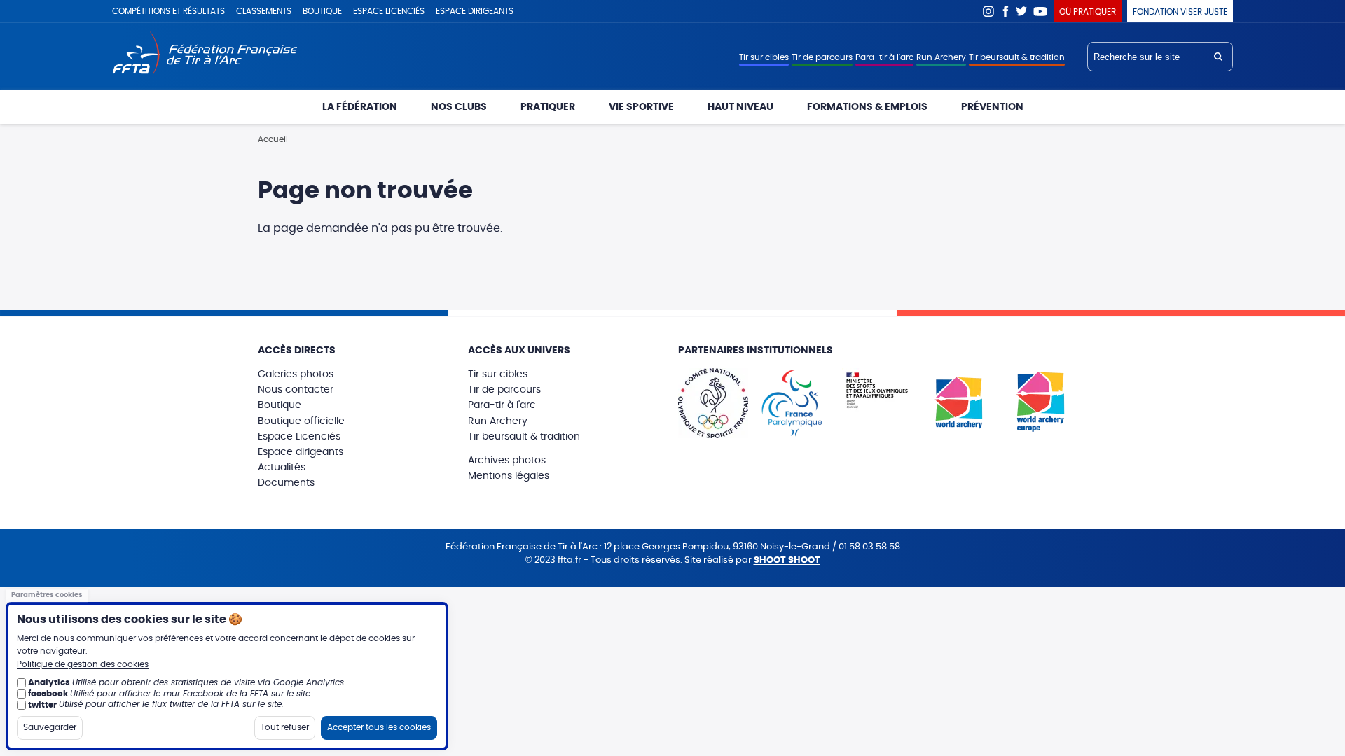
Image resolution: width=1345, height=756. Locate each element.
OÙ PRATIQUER (1087, 12)
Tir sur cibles (764, 57)
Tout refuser (285, 726)
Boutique (322, 11)
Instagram (988, 11)
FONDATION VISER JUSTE (1180, 12)
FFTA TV (1040, 11)
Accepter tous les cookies (379, 726)
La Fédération (359, 107)
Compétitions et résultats (168, 11)
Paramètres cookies (47, 595)
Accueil (273, 139)
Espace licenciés (389, 11)
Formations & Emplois (867, 107)
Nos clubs (459, 107)
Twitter (1022, 11)
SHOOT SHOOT (787, 560)
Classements (263, 11)
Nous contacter (295, 390)
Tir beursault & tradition (1017, 57)
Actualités (281, 467)
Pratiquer (547, 107)
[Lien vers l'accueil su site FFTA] (205, 54)
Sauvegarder (49, 726)
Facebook (1005, 11)
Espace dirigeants (474, 11)
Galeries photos (295, 374)
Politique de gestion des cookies (83, 664)
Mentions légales (508, 476)
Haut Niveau (740, 107)
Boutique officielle (301, 421)
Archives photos (507, 460)
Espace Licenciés (299, 437)
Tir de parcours (822, 57)
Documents (286, 483)
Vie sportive (641, 107)
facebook (48, 693)
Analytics (49, 682)
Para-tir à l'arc (884, 57)
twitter (42, 704)
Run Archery (941, 57)
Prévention (992, 107)
